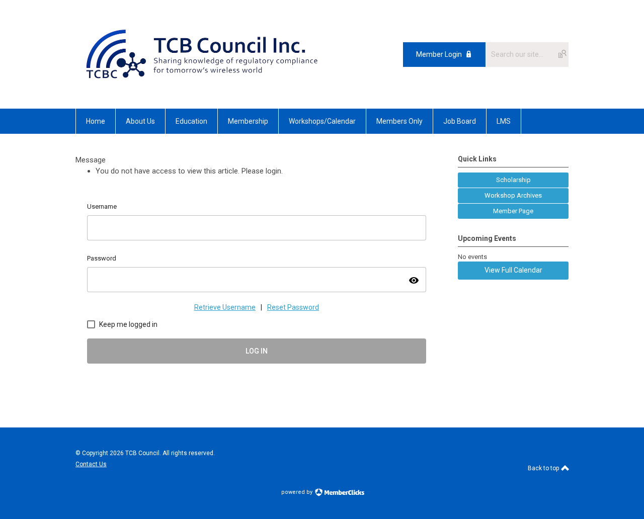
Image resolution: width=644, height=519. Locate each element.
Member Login (439, 54)
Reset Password (293, 307)
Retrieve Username (225, 307)
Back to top (544, 468)
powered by (297, 492)
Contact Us (91, 464)
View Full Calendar (513, 270)
